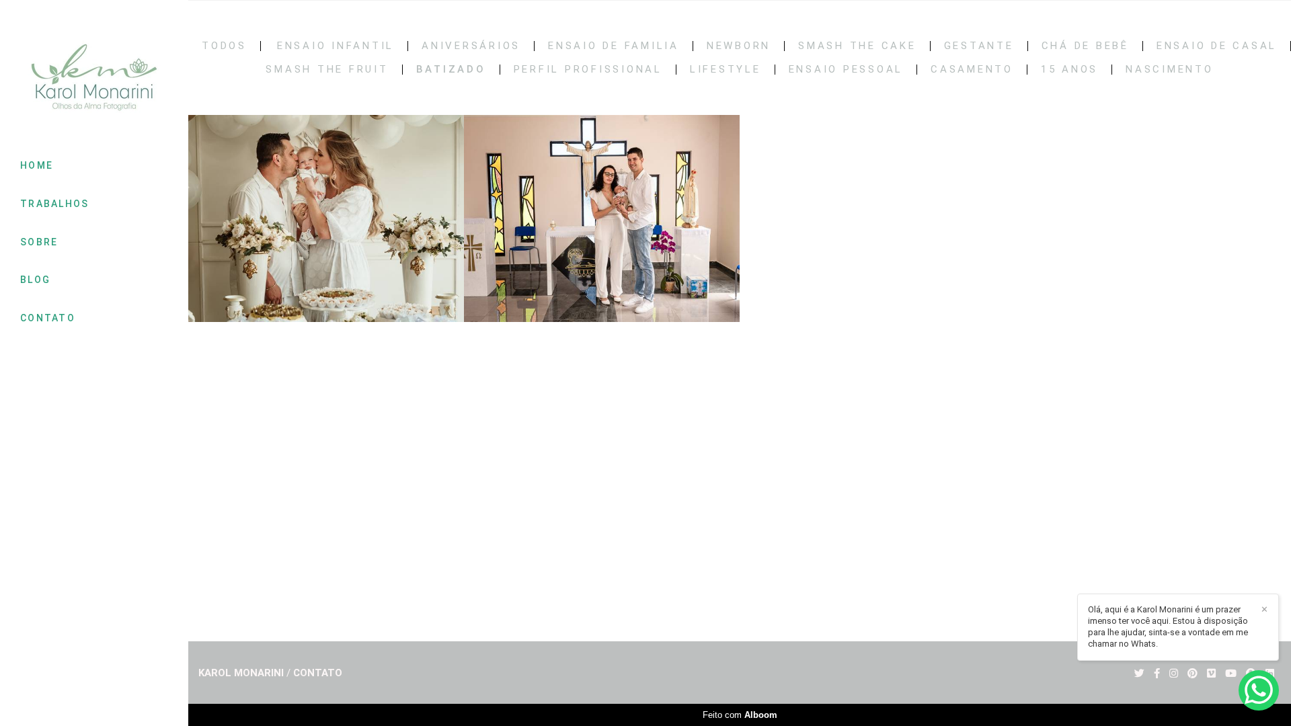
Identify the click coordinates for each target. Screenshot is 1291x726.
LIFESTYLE (725, 70)
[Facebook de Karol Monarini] (1157, 673)
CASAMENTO (972, 70)
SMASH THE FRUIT (327, 70)
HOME (36, 165)
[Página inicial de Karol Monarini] (94, 78)
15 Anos (1069, 70)
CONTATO (47, 318)
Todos (224, 46)
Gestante (979, 46)
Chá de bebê (1085, 46)
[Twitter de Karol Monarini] (1139, 673)
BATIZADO (451, 70)
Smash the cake (857, 46)
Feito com (740, 715)
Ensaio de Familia (613, 46)
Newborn (739, 46)
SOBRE (39, 242)
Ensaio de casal (1217, 46)
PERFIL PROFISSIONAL (588, 70)
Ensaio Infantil (335, 46)
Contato (317, 673)
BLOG (35, 279)
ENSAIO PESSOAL (846, 70)
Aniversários (471, 46)
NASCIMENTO (1170, 70)
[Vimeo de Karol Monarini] (1211, 673)
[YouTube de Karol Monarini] (1231, 673)
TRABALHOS (54, 203)
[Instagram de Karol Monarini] (1173, 673)
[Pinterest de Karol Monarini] (1192, 673)
